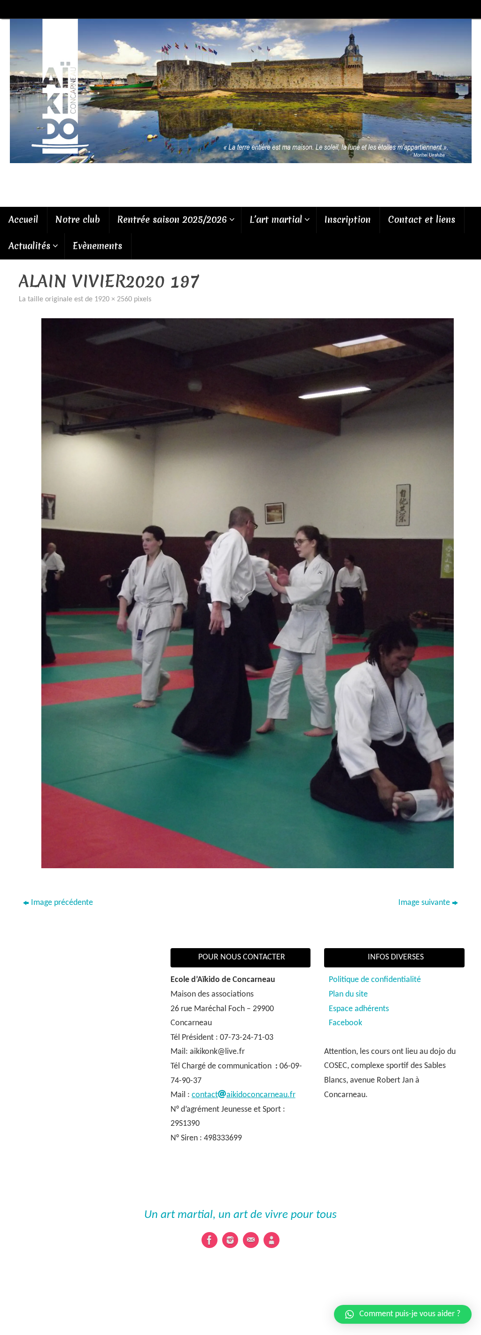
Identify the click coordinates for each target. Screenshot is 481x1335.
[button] (403, 1314)
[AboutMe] (271, 1240)
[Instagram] (230, 1240)
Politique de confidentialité (375, 979)
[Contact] (251, 1240)
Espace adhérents (359, 1009)
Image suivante (424, 902)
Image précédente (62, 902)
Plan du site (348, 994)
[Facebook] (209, 1240)
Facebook (345, 1023)
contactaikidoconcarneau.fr (243, 1095)
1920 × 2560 (113, 299)
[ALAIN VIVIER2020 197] (247, 593)
